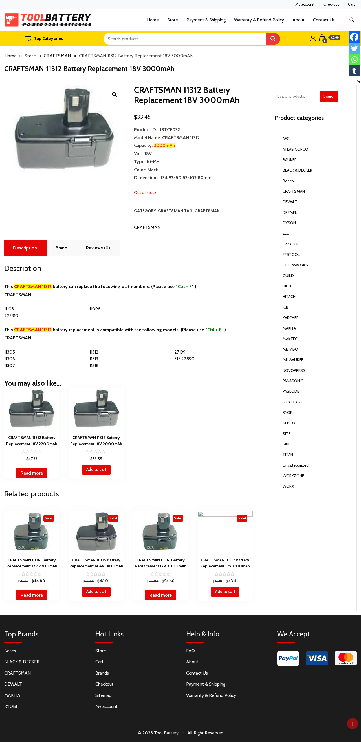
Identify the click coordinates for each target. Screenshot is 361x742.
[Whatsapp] (354, 59)
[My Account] (313, 38)
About (298, 20)
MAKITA (289, 328)
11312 (93, 352)
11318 (93, 365)
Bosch (288, 180)
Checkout (331, 4)
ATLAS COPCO (295, 149)
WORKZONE (293, 475)
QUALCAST (293, 402)
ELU (286, 233)
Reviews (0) (98, 248)
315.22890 (184, 358)
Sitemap (103, 695)
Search (329, 96)
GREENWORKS (295, 264)
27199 (180, 352)
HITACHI (289, 296)
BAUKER (290, 159)
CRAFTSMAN (170, 211)
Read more (32, 473)
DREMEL (290, 212)
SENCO (289, 422)
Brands (102, 673)
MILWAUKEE (293, 359)
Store (172, 20)
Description (25, 248)
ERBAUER (291, 244)
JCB (286, 307)
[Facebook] (354, 37)
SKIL (286, 444)
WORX (288, 486)
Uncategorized (296, 465)
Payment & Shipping (206, 20)
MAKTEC (290, 338)
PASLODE (291, 391)
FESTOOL (291, 254)
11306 (9, 358)
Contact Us (324, 20)
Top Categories (48, 38)
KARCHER (291, 317)
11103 (9, 308)
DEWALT (290, 201)
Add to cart (96, 469)
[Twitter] (354, 48)
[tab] (25, 248)
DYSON (289, 222)
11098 (94, 308)
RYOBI (288, 412)
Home (153, 20)
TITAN (288, 454)
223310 (11, 315)
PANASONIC (293, 380)
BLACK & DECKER (297, 170)
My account (304, 4)
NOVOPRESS (294, 370)
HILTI (287, 286)
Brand (61, 248)
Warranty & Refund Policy (259, 20)
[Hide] (358, 82)
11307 (9, 365)
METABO (290, 349)
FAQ (190, 650)
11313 (93, 358)
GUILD (288, 275)
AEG (286, 138)
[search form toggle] (352, 20)
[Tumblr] (354, 70)
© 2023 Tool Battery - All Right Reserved (180, 733)
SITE (286, 433)
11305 (9, 352)
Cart (351, 4)
